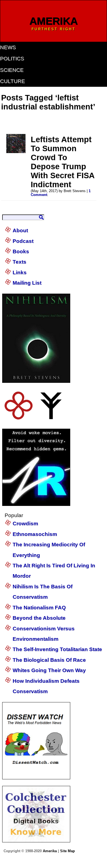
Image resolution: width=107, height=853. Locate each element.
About (20, 230)
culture (12, 81)
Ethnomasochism (35, 534)
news (8, 47)
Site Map (67, 851)
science (12, 70)
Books (21, 251)
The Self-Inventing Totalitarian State (57, 649)
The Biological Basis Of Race (49, 660)
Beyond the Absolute (39, 618)
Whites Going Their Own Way (49, 670)
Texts (19, 262)
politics (12, 58)
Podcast (23, 241)
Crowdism (25, 523)
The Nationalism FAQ (39, 607)
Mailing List (27, 283)
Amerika (50, 851)
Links (20, 272)
